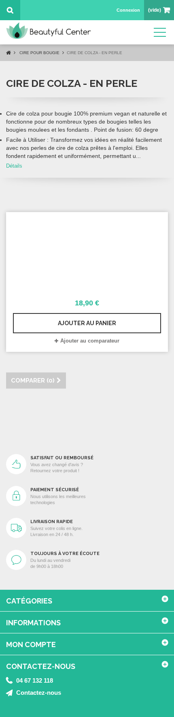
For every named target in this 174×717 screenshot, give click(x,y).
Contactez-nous (38, 692)
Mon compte (31, 644)
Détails (14, 166)
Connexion (128, 10)
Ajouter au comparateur (89, 341)
